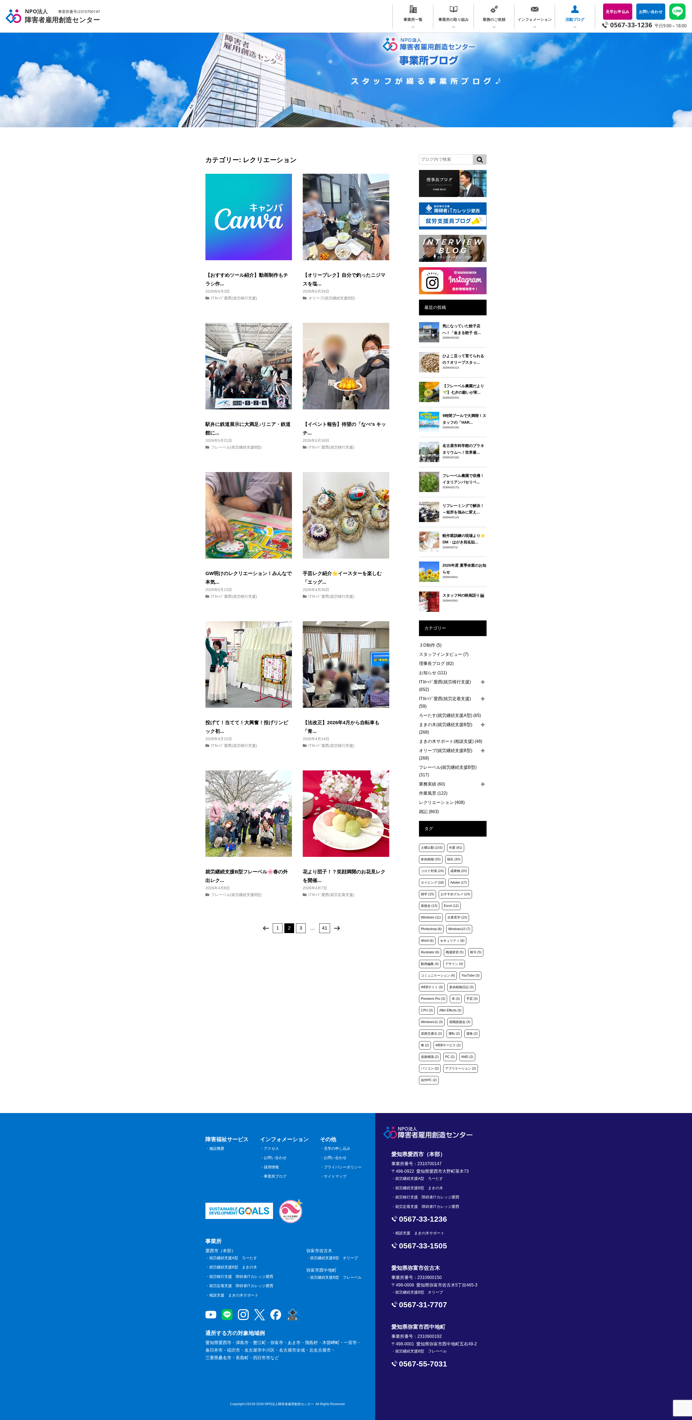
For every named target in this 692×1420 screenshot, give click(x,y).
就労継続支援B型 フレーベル (336, 1277)
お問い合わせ (275, 1157)
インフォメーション (535, 19)
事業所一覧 (413, 19)
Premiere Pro (433, 999)
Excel (451, 906)
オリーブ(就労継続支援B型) (331, 298)
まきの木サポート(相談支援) (450, 741)
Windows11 (432, 1022)
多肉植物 (431, 859)
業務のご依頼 (494, 19)
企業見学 (457, 917)
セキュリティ (452, 941)
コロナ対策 (432, 871)
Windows (431, 917)
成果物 (458, 871)
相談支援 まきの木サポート (233, 1295)
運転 (454, 1033)
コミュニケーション (438, 975)
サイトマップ (335, 1176)
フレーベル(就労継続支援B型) (236, 447)
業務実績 (432, 784)
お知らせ (433, 672)
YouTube (470, 975)
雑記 (429, 811)
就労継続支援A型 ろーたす (233, 1258)
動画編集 (430, 964)
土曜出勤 (432, 848)
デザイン (454, 964)
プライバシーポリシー (343, 1167)
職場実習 (455, 952)
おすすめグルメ (455, 894)
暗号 (475, 952)
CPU (427, 1010)
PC (450, 1057)
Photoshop (431, 929)
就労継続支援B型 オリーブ (334, 1258)
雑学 (427, 894)
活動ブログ (574, 19)
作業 (455, 848)
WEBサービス (448, 1045)
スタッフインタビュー (443, 654)
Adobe (458, 882)
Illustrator (430, 952)
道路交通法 (431, 1033)
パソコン (430, 1068)
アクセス (271, 1148)
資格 (472, 1033)
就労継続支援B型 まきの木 (233, 1267)
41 (324, 928)
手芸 (472, 999)
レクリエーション (442, 802)
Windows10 (459, 929)
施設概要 (216, 1148)
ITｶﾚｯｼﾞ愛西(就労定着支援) (331, 895)
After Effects (450, 1010)
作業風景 (433, 793)
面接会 (429, 906)
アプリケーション (460, 1068)
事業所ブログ (275, 1176)
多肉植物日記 (461, 987)
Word (427, 941)
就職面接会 (459, 1022)
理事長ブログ (436, 663)
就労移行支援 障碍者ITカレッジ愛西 (241, 1276)
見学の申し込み (337, 1148)
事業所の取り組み (453, 19)
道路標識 (430, 1057)
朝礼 (453, 859)
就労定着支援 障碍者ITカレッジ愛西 (241, 1286)
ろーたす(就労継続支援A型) (450, 715)
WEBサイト (432, 987)
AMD (467, 1057)
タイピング (432, 882)
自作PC (429, 1080)
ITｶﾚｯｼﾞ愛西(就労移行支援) (234, 298)
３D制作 (430, 645)
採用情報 (271, 1167)
